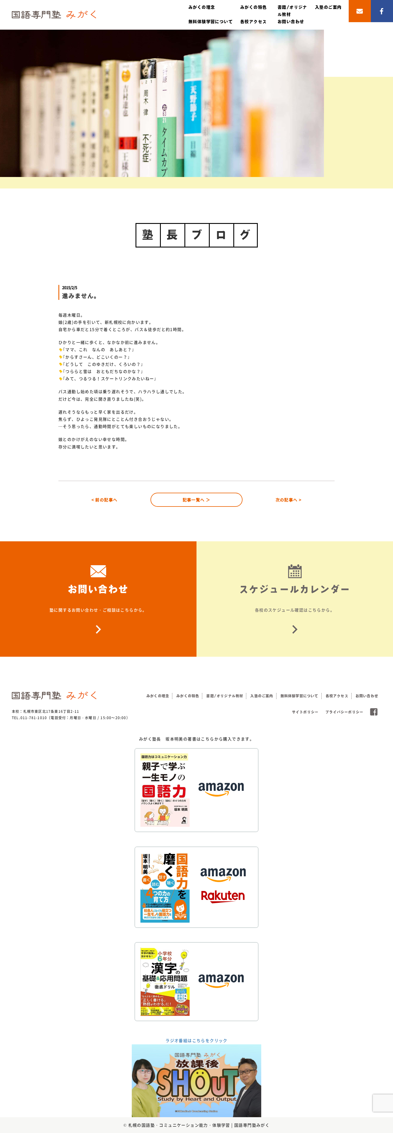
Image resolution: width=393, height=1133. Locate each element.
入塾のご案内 (328, 7)
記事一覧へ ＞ (197, 499)
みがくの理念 (201, 7)
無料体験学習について (210, 22)
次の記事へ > (289, 499)
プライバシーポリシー (344, 712)
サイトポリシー (305, 712)
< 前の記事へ (104, 499)
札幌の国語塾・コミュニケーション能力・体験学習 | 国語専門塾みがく (199, 1125)
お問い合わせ (291, 22)
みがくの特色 (253, 7)
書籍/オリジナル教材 (224, 696)
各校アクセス (253, 22)
